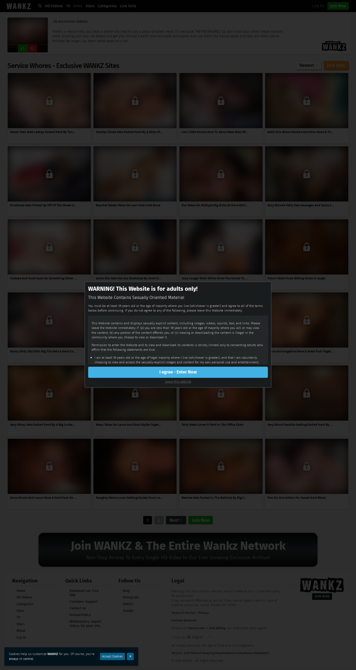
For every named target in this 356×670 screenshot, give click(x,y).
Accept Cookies (112, 656)
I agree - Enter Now (178, 372)
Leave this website (178, 381)
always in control (21, 658)
